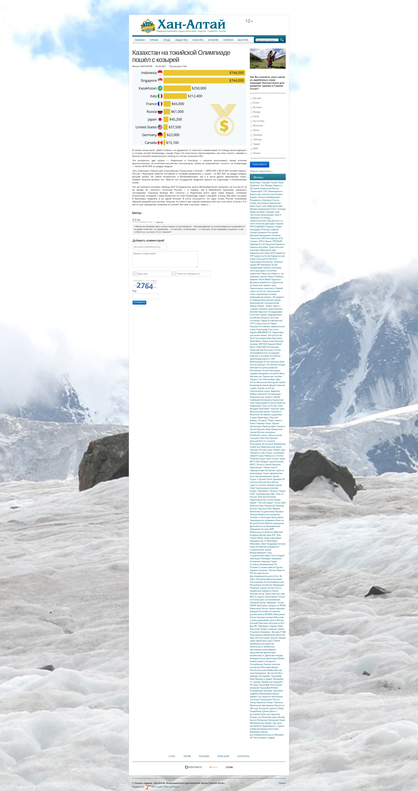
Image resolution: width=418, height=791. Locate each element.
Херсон (271, 276)
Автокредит (265, 675)
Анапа (275, 590)
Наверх (282, 782)
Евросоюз (266, 273)
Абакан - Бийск (265, 305)
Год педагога (264, 696)
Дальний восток (258, 526)
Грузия (279, 567)
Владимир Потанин (276, 543)
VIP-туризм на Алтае (260, 255)
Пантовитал (256, 367)
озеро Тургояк (271, 637)
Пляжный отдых (258, 458)
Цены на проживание (269, 599)
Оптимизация (274, 393)
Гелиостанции (274, 499)
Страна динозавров (260, 620)
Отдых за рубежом (275, 452)
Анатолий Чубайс (259, 628)
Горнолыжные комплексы (262, 288)
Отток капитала (272, 361)
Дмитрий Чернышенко (261, 235)
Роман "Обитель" (275, 702)
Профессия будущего (272, 681)
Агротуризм (256, 443)
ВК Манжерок (264, 264)
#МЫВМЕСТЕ (265, 332)
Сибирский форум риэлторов (264, 728)
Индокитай (270, 505)
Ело (277, 576)
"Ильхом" (273, 417)
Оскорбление (256, 664)
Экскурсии (261, 578)
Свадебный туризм (259, 711)
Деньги (267, 358)
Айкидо (254, 420)
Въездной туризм (268, 708)
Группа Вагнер (277, 620)
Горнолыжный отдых (260, 390)
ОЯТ (263, 238)
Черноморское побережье (263, 520)
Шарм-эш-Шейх (258, 211)
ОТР (252, 323)
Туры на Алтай (269, 405)
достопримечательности (262, 734)
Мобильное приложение (262, 705)
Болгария (266, 517)
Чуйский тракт (278, 408)
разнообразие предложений (263, 651)
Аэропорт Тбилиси (267, 570)
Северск (254, 241)
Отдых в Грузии (258, 479)
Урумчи (275, 423)
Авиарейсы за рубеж (269, 373)
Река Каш (265, 437)
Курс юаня (261, 205)
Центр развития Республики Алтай (264, 369)
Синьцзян (255, 437)
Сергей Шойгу (257, 537)
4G (251, 737)
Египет (256, 102)
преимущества (257, 643)
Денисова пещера (274, 655)
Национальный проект (271, 446)
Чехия (253, 429)
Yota (255, 737)
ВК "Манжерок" (262, 625)
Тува (278, 534)
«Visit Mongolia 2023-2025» (266, 407)
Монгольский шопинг (260, 411)
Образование (265, 693)
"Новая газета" (270, 467)
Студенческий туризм (260, 549)
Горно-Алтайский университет (264, 546)
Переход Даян (269, 426)
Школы (275, 693)
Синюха (262, 484)
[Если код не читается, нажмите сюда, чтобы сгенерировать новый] (145, 284)
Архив (187, 756)
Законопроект (272, 596)
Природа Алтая (258, 244)
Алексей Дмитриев (265, 223)
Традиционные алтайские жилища (266, 316)
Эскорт (280, 602)
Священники (266, 699)
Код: (135, 291)
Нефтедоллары (275, 205)
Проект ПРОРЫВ (273, 241)
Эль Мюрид (267, 185)
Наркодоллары (257, 470)
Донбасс (261, 364)
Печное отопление (272, 267)
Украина (254, 570)
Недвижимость (270, 725)
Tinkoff (276, 640)
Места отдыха (257, 596)
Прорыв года (267, 461)
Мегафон (279, 734)
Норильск (277, 185)
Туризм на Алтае (265, 388)
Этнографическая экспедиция (264, 352)
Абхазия (254, 593)
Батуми (263, 482)
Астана (271, 194)
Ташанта (281, 426)
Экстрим (275, 631)
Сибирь (280, 708)
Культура (198, 40)
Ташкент (279, 223)
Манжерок (255, 731)
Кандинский (266, 188)
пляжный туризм (276, 628)
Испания (256, 107)
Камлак (264, 731)
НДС (273, 493)
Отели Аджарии (274, 479)
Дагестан (280, 634)
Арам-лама (270, 537)
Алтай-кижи (273, 346)
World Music (256, 341)
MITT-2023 (255, 461)
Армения (254, 505)
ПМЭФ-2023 (256, 605)
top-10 (263, 540)
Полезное (223, 756)
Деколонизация (274, 578)
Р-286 (283, 631)
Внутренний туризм (271, 299)
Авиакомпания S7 (268, 564)
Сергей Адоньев (273, 464)
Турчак (281, 725)
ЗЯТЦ (262, 241)
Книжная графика (270, 229)
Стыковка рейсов (267, 567)
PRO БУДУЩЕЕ (258, 226)
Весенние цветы (270, 717)
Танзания (257, 134)
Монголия (257, 125)
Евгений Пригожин (259, 623)
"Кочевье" (263, 420)
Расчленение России (260, 581)
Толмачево (255, 561)
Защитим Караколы (275, 244)
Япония (256, 153)
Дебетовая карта (264, 640)
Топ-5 (274, 555)
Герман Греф (276, 625)
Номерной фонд (258, 602)
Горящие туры (273, 211)
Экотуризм (273, 719)
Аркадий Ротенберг (259, 611)
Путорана (255, 188)
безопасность (257, 646)
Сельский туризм (258, 314)
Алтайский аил (275, 320)
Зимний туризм (274, 484)
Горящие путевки (265, 617)
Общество (181, 40)
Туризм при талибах (272, 376)
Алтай (274, 264)
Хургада (281, 208)
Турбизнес (255, 185)
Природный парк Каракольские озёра (263, 251)
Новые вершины (277, 608)
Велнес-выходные (266, 432)
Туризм (153, 40)
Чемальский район (259, 247)
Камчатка (263, 393)
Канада (256, 111)
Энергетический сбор (260, 220)
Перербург (271, 602)
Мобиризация (273, 197)
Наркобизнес (256, 467)
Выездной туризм (276, 382)
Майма (281, 658)
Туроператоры (263, 493)
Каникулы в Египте (274, 455)
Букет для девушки (270, 714)
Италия (254, 508)
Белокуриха (266, 399)
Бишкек (278, 194)
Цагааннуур (256, 426)
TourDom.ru (255, 517)
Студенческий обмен (260, 555)
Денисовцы (272, 658)
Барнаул (270, 226)
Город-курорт (262, 402)
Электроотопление (266, 496)
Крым (281, 182)
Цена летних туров (275, 458)
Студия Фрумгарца (259, 417)
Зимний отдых (257, 455)
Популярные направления (263, 634)
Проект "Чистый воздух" (262, 502)
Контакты (243, 756)
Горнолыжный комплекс (267, 487)
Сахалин (270, 440)
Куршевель (261, 672)
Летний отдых (266, 449)
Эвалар (254, 514)
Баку (262, 505)
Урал (252, 637)
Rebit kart (278, 531)
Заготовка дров (258, 270)
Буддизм (254, 534)
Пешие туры (279, 449)
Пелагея (274, 490)
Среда (166, 40)
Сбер (252, 487)
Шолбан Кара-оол (259, 311)
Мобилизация (257, 361)
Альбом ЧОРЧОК (259, 343)
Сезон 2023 (280, 502)
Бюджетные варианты (261, 590)
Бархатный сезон (258, 194)
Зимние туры (269, 285)
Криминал (266, 631)
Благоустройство (277, 402)
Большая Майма (265, 670)
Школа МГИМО (265, 614)
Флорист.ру (256, 717)
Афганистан (256, 376)
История (213, 40)
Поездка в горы (258, 452)
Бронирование (273, 526)
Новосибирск (269, 379)
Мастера (243, 40)
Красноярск (256, 182)
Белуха (261, 464)
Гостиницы (265, 217)
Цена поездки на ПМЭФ (274, 605)
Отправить (139, 302)
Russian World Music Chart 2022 (265, 345)
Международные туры (261, 552)
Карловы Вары (264, 429)
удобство (269, 643)
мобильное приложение (262, 648)
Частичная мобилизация (262, 214)
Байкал (254, 393)
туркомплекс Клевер (266, 294)
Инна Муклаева (274, 338)
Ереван (254, 197)
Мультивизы (277, 517)
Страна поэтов (262, 323)
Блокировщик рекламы (261, 690)
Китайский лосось (259, 435)
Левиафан (266, 558)
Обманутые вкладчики (269, 514)
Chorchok (278, 341)
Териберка (276, 558)
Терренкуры (256, 405)
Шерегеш (275, 390)
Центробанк (263, 202)
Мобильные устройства (262, 531)
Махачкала (262, 382)
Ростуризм (273, 232)
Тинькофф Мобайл (269, 687)
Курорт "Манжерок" (260, 490)
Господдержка (275, 311)
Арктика (274, 437)
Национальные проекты (262, 396)
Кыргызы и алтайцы (260, 355)
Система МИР (267, 529)
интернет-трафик (266, 737)
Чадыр (264, 320)
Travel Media (264, 279)
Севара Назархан (259, 232)
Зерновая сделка (258, 276)
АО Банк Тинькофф (260, 684)
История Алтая (261, 573)
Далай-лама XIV (267, 534)
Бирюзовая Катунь (259, 608)
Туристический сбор (275, 593)
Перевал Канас (264, 423)
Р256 (271, 420)
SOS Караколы (277, 252)
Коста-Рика (258, 120)
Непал (255, 130)
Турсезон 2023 (265, 508)
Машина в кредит (264, 678)
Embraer (254, 567)
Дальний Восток (258, 440)
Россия (276, 699)
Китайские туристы (274, 470)
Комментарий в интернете (262, 661)
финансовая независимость (263, 654)
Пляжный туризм (258, 587)
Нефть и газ (278, 273)
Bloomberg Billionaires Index (263, 542)
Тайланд (256, 139)
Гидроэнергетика (258, 499)
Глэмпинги (255, 631)
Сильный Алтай (264, 258)
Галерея (228, 40)
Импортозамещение (260, 208)
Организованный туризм (267, 476)
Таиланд (280, 505)
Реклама (204, 756)
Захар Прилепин (258, 702)
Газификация (256, 267)
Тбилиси (262, 197)
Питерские (262, 719)
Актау (262, 593)
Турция (256, 143)
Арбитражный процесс (261, 296)
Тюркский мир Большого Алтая (265, 349)
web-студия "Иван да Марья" (165, 786)
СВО (273, 358)
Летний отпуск (274, 587)
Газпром (266, 182)
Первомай (255, 529)
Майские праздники (274, 523)
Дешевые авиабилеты (261, 282)
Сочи (260, 379)
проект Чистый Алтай (271, 335)
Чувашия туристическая (270, 308)
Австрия (256, 98)
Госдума (264, 511)
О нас (172, 756)
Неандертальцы (258, 658)
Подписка (276, 279)
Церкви (254, 696)
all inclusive (268, 443)
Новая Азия (268, 341)
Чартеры (254, 449)
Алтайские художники (271, 414)
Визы (282, 373)
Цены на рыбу (275, 435)
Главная (140, 40)
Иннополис (268, 261)
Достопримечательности (262, 576)
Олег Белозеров (258, 338)
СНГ (265, 191)
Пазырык (279, 511)
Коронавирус (256, 473)
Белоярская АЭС (274, 238)
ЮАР (255, 148)
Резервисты (256, 200)
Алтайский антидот (275, 364)
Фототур (259, 637)
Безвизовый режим (259, 385)
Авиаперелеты (275, 191)
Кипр (272, 511)
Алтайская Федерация (273, 584)
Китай (255, 116)
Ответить (159, 222)
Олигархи (267, 200)
